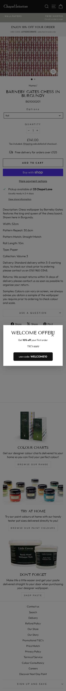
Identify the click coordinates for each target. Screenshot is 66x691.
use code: (33, 356)
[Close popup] (52, 335)
